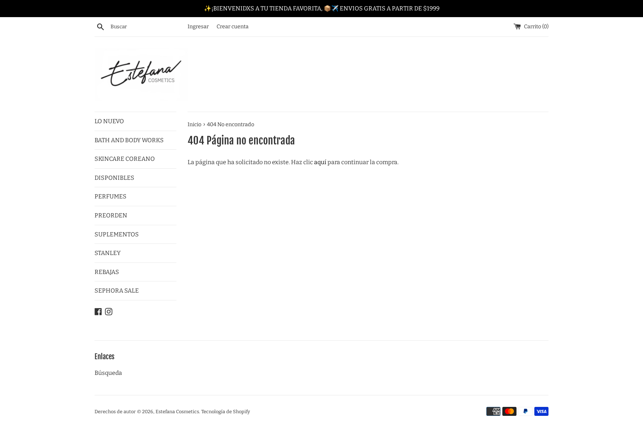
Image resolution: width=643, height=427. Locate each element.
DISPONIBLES (114, 177)
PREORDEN (111, 215)
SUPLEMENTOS (117, 234)
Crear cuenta (233, 26)
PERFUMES (111, 196)
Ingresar (198, 26)
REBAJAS (107, 271)
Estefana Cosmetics (177, 411)
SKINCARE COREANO (125, 158)
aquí (320, 162)
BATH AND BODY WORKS (129, 140)
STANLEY (108, 252)
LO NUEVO (109, 121)
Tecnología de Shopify (225, 411)
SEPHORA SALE (117, 290)
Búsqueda (108, 372)
